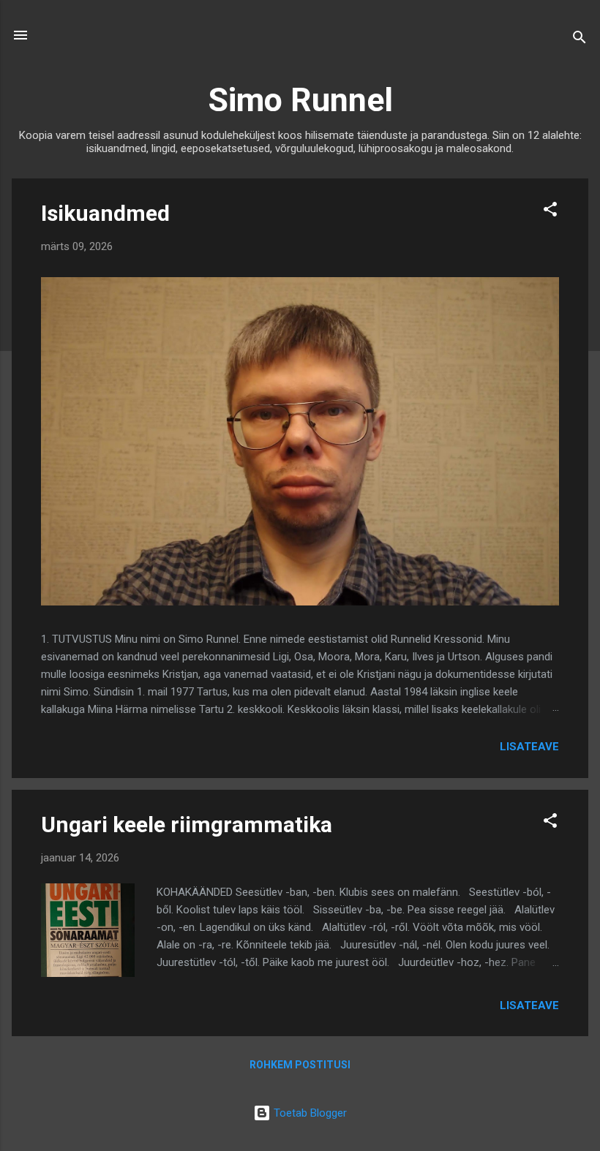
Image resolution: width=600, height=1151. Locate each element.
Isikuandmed (105, 213)
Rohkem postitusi (300, 1065)
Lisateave (529, 746)
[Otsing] (579, 40)
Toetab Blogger (309, 1113)
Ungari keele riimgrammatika (186, 824)
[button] (550, 211)
